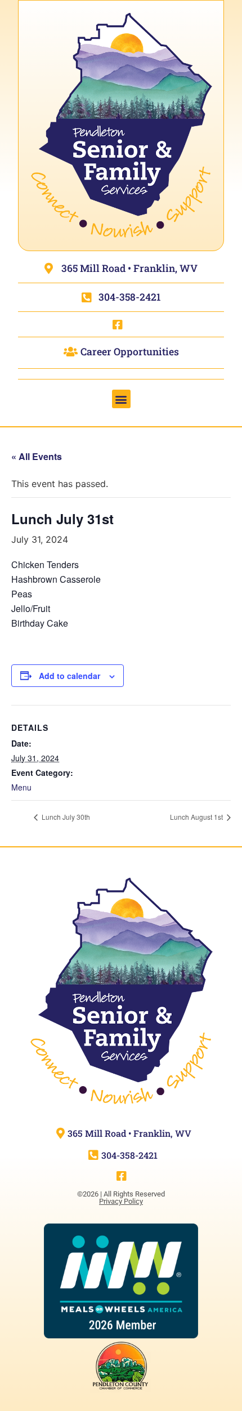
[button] (121, 399)
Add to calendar (69, 675)
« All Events (36, 456)
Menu (21, 787)
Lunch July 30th (65, 816)
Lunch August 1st (197, 816)
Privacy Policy (121, 1201)
